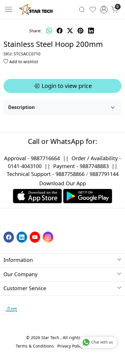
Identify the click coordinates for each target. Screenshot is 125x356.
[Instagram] (49, 236)
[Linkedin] (22, 236)
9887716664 (45, 158)
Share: (35, 31)
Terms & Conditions (35, 346)
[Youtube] (36, 236)
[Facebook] (9, 236)
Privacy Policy (70, 346)
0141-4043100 (25, 166)
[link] (82, 9)
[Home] (35, 9)
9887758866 (70, 173)
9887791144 (104, 173)
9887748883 (94, 166)
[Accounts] (103, 9)
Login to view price (67, 86)
